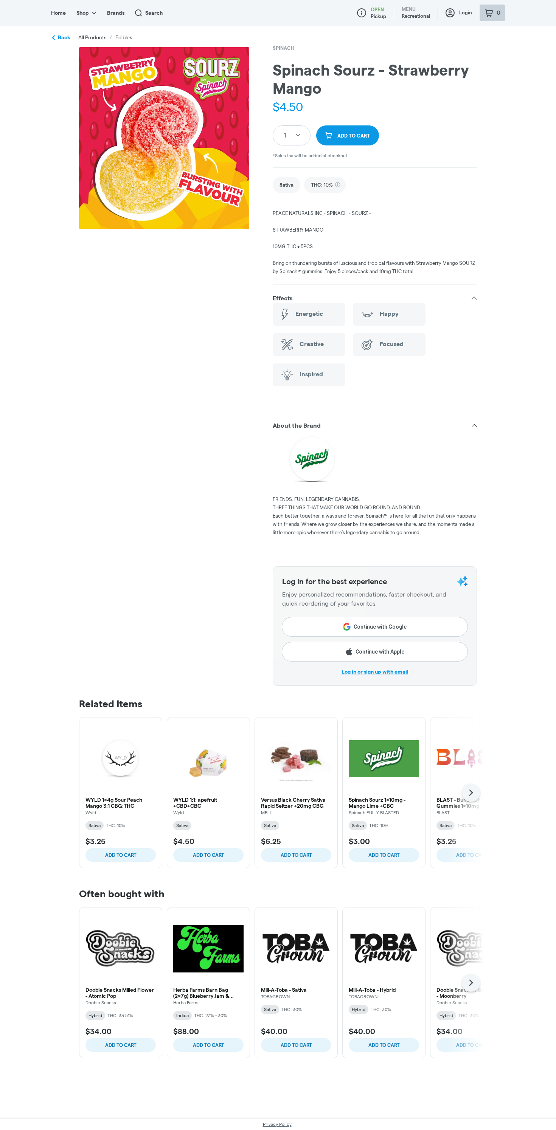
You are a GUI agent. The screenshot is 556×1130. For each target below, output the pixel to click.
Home (58, 13)
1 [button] (285, 135)
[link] (286, 185)
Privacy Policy (277, 1124)
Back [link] (64, 37)
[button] (375, 298)
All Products (92, 37)
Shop (82, 13)
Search (154, 13)
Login (465, 12)
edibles (123, 37)
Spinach (283, 48)
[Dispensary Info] (361, 12)
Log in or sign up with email (375, 672)
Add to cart (121, 855)
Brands (115, 13)
